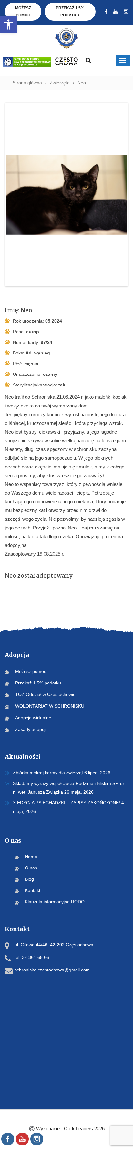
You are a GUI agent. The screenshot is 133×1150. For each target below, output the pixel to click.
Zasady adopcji (30, 729)
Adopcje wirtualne (33, 717)
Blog (29, 879)
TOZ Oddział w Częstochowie (45, 694)
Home (31, 856)
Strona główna (27, 82)
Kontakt (32, 890)
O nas (31, 867)
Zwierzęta (60, 82)
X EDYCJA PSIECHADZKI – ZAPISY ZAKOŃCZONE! (66, 802)
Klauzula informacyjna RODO (55, 901)
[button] (8, 24)
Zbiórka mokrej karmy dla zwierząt (48, 772)
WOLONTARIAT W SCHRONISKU (49, 706)
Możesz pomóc (23, 11)
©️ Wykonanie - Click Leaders (67, 1128)
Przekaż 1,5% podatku (70, 11)
